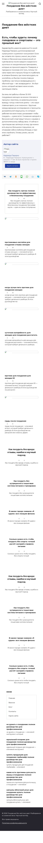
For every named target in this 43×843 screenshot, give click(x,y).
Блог (10, 707)
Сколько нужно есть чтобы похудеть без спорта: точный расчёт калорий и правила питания (21, 542)
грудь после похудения (15, 421)
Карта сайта (13, 716)
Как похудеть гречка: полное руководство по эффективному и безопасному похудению (21, 193)
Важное (12, 703)
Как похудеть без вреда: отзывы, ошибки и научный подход (21, 452)
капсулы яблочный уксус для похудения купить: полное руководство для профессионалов (19, 793)
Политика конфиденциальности (14, 823)
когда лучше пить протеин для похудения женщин (19, 289)
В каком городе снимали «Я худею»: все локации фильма (21, 512)
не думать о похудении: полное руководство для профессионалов (20, 726)
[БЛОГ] (21, 238)
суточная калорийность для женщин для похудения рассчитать (21, 334)
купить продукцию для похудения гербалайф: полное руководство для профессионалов (20, 758)
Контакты (12, 711)
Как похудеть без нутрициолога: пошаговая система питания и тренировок (21, 483)
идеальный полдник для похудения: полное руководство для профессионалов (21, 742)
